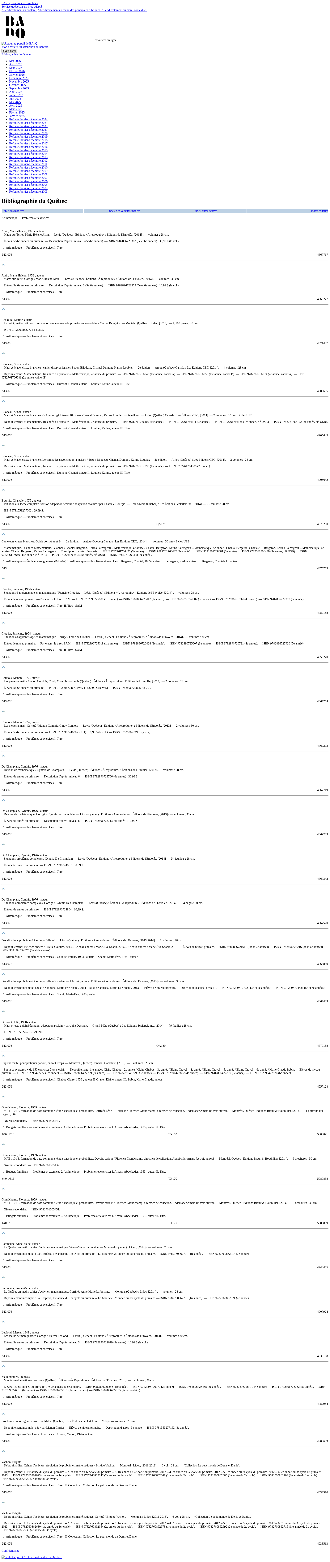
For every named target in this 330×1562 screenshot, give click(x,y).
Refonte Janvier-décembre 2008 (28, 174)
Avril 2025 (15, 105)
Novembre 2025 (19, 81)
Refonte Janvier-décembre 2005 (28, 184)
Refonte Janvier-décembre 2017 (28, 143)
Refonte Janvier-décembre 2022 (28, 126)
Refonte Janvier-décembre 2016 (28, 146)
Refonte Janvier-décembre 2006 (28, 181)
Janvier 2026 (17, 74)
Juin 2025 (15, 98)
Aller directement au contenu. (19, 10)
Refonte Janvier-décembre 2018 (28, 140)
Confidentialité (10, 1550)
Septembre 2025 (19, 88)
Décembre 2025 (18, 78)
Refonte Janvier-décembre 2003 (28, 191)
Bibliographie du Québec (17, 54)
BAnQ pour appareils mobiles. (20, 3)
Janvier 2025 (17, 116)
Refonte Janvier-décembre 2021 (28, 129)
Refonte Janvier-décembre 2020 (28, 133)
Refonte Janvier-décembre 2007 (28, 177)
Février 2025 (17, 112)
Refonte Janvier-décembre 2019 (28, 136)
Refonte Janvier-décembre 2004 (28, 188)
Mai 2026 (15, 60)
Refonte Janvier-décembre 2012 (28, 160)
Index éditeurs (319, 210)
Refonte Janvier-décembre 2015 (28, 150)
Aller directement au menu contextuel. (124, 10)
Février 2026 (17, 71)
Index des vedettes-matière (124, 210)
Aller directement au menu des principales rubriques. (69, 10)
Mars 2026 (15, 67)
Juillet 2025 (16, 95)
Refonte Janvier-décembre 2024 (28, 119)
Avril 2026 (15, 64)
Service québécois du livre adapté (22, 6)
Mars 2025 (15, 109)
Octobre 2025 (17, 85)
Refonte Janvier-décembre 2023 (28, 122)
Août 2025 (15, 91)
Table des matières (13, 210)
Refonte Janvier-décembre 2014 (28, 153)
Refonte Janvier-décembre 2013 (28, 157)
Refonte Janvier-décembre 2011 (28, 164)
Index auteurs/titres (205, 210)
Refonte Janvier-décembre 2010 (28, 167)
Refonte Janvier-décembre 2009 (28, 171)
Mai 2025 (15, 102)
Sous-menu (9, 50)
